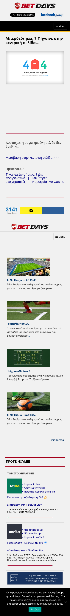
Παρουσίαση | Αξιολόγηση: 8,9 (25, 542)
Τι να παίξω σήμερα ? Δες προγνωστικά (24, 176)
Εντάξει (35, 609)
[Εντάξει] (65, 602)
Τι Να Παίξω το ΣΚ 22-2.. (22, 279)
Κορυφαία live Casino (48, 182)
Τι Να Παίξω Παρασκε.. (21, 414)
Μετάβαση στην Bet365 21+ (24, 504)
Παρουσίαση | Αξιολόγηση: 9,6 (25, 497)
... (55, 288)
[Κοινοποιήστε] (53, 210)
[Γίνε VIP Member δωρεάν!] (31, 210)
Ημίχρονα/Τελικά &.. (19, 371)
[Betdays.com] (34, 5)
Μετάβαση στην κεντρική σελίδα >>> (33, 158)
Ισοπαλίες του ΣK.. (18, 323)
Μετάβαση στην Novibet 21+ (25, 550)
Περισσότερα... (57, 439)
